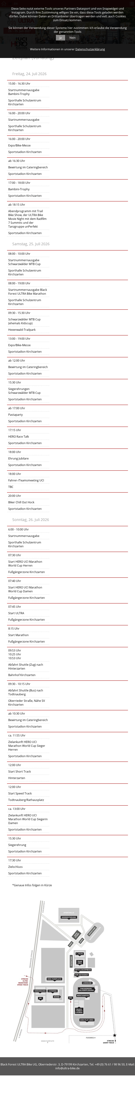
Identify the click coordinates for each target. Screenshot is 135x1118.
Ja (60, 38)
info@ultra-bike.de (67, 1068)
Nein (72, 38)
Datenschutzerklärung (90, 49)
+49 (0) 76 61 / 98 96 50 (110, 1064)
